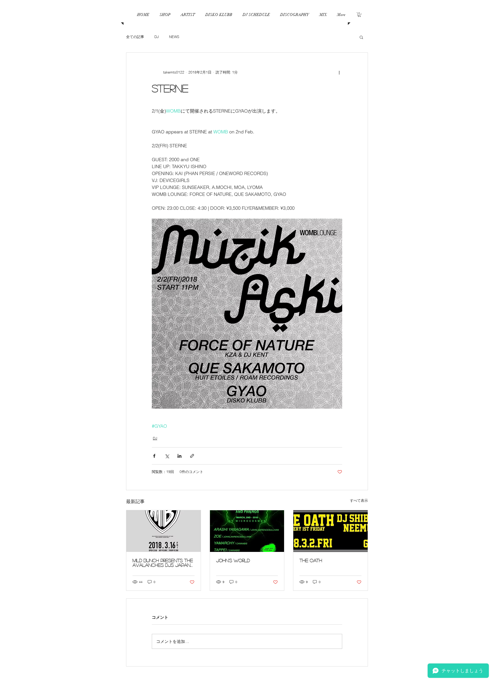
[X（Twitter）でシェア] (166, 455)
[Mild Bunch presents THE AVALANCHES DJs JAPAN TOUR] (163, 531)
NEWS (174, 36)
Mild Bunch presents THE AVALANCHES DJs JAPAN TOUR (163, 562)
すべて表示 (359, 500)
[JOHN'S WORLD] (247, 531)
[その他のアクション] (339, 72)
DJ (156, 36)
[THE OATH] (330, 531)
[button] (256, 14)
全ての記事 (135, 36)
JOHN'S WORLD (233, 560)
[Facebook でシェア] (154, 455)
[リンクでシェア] (192, 455)
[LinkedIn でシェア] (179, 455)
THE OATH (310, 560)
